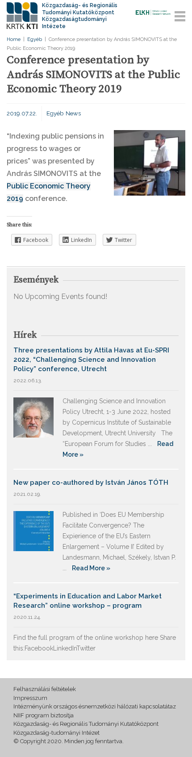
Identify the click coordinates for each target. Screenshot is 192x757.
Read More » (91, 568)
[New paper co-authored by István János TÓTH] (33, 530)
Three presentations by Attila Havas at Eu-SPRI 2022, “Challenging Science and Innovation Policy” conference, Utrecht (91, 359)
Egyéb (34, 39)
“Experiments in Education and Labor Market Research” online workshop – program (87, 601)
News (73, 113)
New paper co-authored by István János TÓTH (90, 483)
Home (14, 39)
